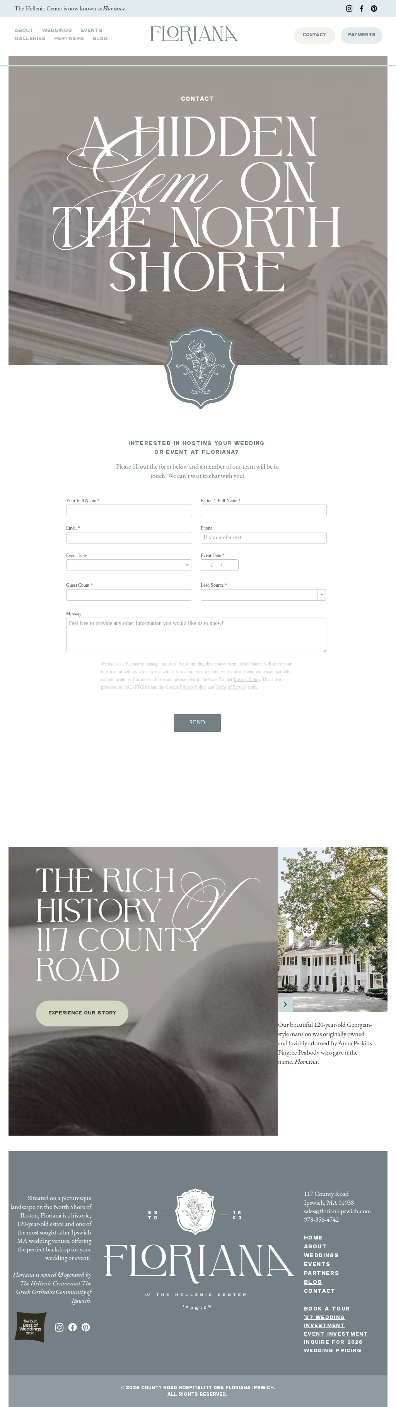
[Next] (285, 1004)
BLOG (313, 1283)
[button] (30, 39)
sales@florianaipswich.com (337, 1211)
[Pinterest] (374, 8)
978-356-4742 (321, 1219)
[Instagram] (349, 8)
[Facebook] (361, 8)
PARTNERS (321, 1274)
